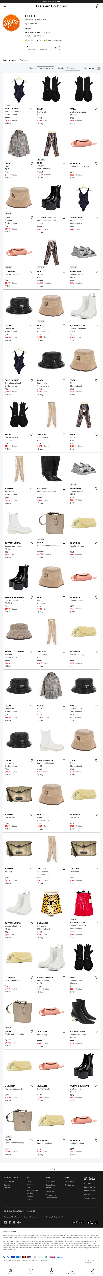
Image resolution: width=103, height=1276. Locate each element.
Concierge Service (8, 1186)
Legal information (31, 1217)
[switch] (97, 68)
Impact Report (90, 1190)
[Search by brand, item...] (5, 6)
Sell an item (50, 1191)
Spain (42, 1260)
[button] (98, 6)
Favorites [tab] (24, 60)
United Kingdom (14, 1260)
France (5, 1260)
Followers (31, 47)
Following (43, 47)
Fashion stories (90, 1198)
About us (87, 1183)
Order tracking (30, 1182)
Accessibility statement (13, 1217)
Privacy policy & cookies (55, 1217)
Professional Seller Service (51, 1196)
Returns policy (30, 1198)
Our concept (9, 1181)
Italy (46, 1260)
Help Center (70, 1181)
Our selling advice (50, 1186)
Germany (35, 1260)
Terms (42, 1217)
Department (44, 68)
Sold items (89, 68)
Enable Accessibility (51, 1)
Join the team (89, 1194)
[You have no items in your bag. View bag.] (98, 6)
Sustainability (89, 1187)
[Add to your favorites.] (31, 108)
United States (26, 1260)
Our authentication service (33, 1190)
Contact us (69, 1185)
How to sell (50, 1181)
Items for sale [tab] (9, 60)
